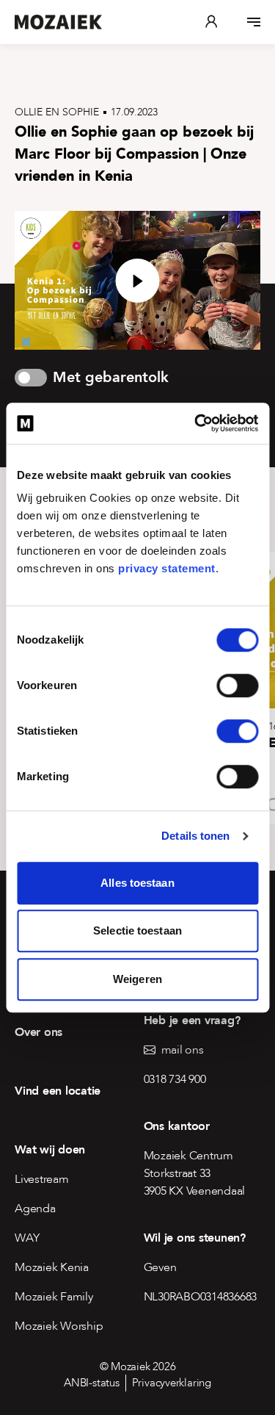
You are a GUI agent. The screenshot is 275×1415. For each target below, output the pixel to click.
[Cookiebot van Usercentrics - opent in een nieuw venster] (195, 423)
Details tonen (195, 835)
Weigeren (137, 979)
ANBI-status (92, 1382)
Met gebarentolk (111, 377)
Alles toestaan (137, 882)
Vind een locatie (57, 1091)
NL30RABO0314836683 (200, 1297)
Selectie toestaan (137, 930)
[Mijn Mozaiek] (211, 22)
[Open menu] (253, 22)
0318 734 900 (175, 1079)
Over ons (38, 1032)
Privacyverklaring (171, 1382)
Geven (160, 1267)
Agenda (35, 1208)
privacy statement (167, 568)
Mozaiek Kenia (52, 1267)
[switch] (237, 685)
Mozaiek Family (54, 1297)
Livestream (42, 1179)
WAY (27, 1238)
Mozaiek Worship (59, 1326)
